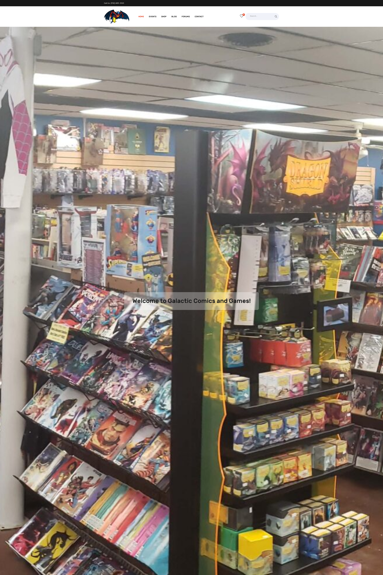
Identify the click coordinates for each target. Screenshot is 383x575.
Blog (174, 16)
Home (141, 16)
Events (152, 16)
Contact (199, 16)
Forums (186, 16)
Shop (164, 16)
